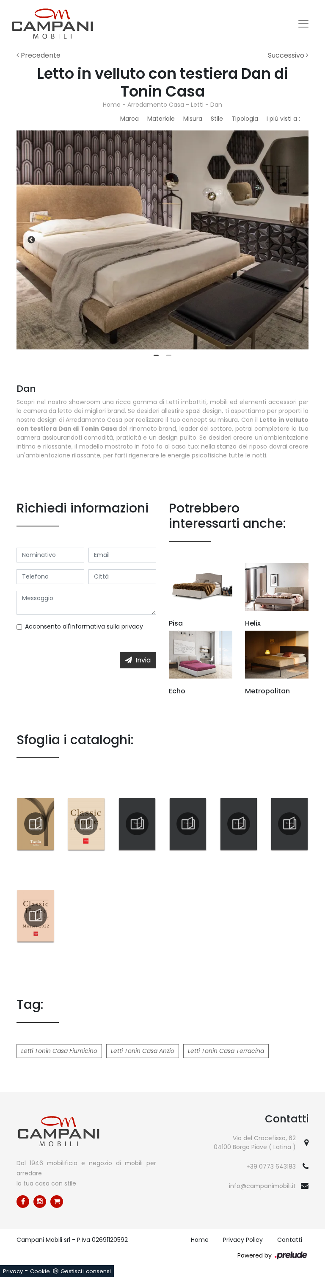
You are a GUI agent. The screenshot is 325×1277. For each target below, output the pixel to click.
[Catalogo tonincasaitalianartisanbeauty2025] (36, 823)
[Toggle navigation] (303, 24)
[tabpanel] (162, 239)
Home (112, 104)
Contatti (289, 1239)
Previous (31, 240)
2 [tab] (169, 356)
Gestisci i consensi (86, 1271)
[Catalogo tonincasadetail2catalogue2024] (188, 823)
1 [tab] (156, 356)
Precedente (40, 55)
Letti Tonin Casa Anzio (142, 1051)
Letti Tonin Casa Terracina (226, 1051)
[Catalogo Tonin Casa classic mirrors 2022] (36, 915)
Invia (143, 660)
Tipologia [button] (244, 118)
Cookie (40, 1271)
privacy (132, 626)
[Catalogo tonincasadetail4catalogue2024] (289, 823)
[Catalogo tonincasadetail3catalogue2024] (239, 823)
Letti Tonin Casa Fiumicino (59, 1051)
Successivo (287, 55)
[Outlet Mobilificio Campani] (56, 1201)
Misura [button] (192, 118)
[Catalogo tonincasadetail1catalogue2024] (137, 823)
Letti (197, 104)
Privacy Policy (243, 1239)
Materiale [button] (161, 118)
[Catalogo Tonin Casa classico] (86, 823)
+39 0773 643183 (271, 1166)
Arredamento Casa (155, 104)
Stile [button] (217, 118)
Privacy (13, 1271)
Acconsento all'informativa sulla (84, 626)
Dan (216, 104)
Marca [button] (129, 118)
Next (293, 240)
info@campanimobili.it (262, 1186)
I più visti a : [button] (283, 118)
